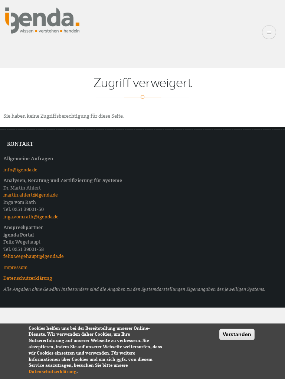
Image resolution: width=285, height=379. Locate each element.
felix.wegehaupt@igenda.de (33, 256)
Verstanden (237, 334)
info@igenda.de (20, 170)
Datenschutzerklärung (27, 278)
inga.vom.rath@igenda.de (31, 217)
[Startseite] (42, 20)
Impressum (15, 267)
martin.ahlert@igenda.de (30, 195)
